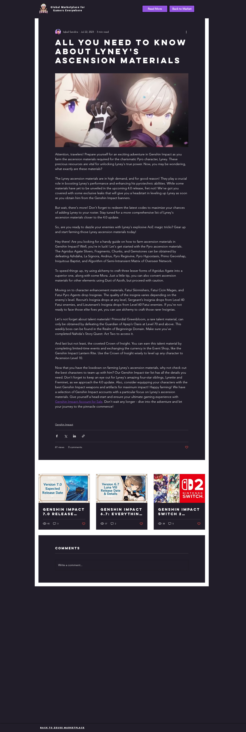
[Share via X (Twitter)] (65, 436)
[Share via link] (83, 436)
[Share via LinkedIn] (74, 436)
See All (201, 467)
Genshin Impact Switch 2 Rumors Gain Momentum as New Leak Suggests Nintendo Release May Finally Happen (179, 511)
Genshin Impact (64, 424)
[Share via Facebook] (57, 436)
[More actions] (186, 32)
